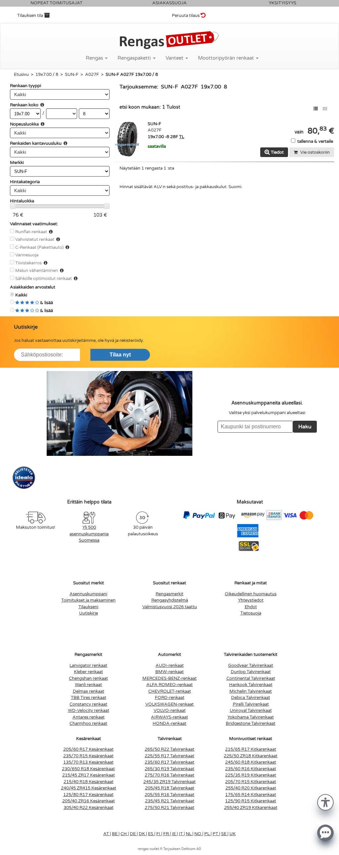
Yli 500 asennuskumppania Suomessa (89, 534)
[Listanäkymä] (316, 109)
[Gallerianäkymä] (325, 109)
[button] (325, 802)
